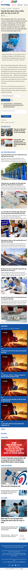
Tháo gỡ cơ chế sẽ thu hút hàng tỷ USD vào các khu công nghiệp (20, 130)
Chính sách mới (16, 8)
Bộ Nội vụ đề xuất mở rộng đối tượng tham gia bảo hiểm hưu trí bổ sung (13, 269)
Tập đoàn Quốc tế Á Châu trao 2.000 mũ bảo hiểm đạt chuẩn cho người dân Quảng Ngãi (9, 528)
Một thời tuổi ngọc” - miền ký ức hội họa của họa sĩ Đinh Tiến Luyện (9, 535)
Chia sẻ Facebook (6, 100)
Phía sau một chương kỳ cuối (10, 486)
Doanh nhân (20, 4)
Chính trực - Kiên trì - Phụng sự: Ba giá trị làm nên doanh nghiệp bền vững (13, 375)
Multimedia (4, 326)
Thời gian (6, 122)
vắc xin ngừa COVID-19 (8, 103)
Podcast (6, 328)
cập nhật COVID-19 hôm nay (9, 106)
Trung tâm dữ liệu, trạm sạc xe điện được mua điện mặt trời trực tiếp (14, 155)
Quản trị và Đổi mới (6, 465)
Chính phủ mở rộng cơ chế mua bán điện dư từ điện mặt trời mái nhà (13, 241)
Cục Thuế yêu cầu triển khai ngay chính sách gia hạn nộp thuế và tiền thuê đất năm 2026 (13, 212)
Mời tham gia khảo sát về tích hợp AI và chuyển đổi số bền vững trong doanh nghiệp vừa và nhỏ (9, 492)
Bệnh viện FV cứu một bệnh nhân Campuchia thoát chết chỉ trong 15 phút (12, 520)
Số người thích (12, 122)
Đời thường (4, 498)
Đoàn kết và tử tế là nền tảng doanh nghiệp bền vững (13, 351)
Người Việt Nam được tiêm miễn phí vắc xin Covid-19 (13, 105)
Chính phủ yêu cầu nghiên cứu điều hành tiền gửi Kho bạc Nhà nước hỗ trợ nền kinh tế (13, 184)
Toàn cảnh (13, 4)
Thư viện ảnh (11, 328)
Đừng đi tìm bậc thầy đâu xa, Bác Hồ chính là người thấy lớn (13, 400)
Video (2, 328)
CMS (12, 568)
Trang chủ (3, 8)
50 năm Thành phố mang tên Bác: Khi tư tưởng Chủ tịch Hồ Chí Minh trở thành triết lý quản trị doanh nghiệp (13, 460)
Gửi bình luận (6, 116)
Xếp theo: (2, 122)
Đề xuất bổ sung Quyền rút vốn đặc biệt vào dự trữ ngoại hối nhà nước (14, 298)
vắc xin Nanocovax (17, 103)
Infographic (17, 328)
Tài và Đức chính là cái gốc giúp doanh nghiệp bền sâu (12, 424)
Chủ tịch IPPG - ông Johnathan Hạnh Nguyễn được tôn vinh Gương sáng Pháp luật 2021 (20, 143)
